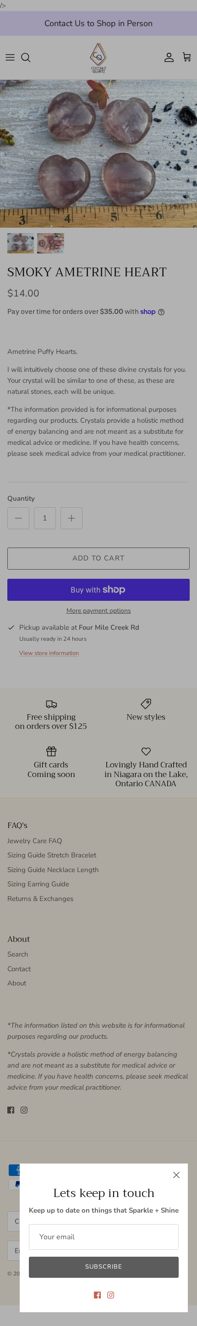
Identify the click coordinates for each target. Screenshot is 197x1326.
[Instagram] (110, 1295)
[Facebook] (97, 1295)
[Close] (176, 1175)
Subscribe (103, 1267)
